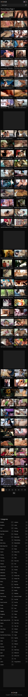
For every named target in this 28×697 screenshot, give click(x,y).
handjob (6, 632)
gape (6, 617)
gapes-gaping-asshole (6, 620)
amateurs (6, 525)
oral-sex (20, 566)
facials (6, 605)
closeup (6, 563)
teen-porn (20, 623)
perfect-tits (20, 578)
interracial (6, 650)
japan (6, 653)
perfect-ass (20, 575)
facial (6, 599)
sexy (20, 608)
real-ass (20, 584)
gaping (6, 623)
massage (20, 531)
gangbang (6, 614)
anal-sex (6, 534)
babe (6, 537)
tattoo (20, 617)
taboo (20, 614)
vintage (20, 632)
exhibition (6, 590)
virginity (20, 638)
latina (6, 661)
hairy (6, 626)
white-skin (20, 655)
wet (20, 647)
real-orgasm (20, 587)
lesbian (6, 664)
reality (20, 590)
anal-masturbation (6, 531)
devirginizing (6, 578)
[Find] (25, 5)
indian (6, 641)
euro (6, 584)
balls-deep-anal (6, 546)
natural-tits (20, 552)
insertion (6, 647)
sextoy (20, 605)
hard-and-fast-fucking (6, 635)
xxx (20, 658)
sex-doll (20, 599)
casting (6, 555)
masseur (20, 534)
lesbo (20, 525)
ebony (6, 581)
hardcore (6, 638)
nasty (20, 549)
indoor (6, 644)
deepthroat (6, 569)
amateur (6, 522)
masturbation (20, 543)
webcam (20, 644)
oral (20, 563)
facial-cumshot (6, 602)
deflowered (6, 575)
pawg (20, 572)
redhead (20, 593)
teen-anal (20, 620)
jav (6, 658)
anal (6, 528)
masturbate (20, 537)
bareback (6, 549)
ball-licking (6, 543)
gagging (6, 611)
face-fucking (6, 596)
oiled (20, 558)
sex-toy (20, 602)
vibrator (20, 629)
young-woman (20, 661)
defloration (6, 572)
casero (6, 552)
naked (20, 546)
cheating (6, 558)
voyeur (20, 641)
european (6, 587)
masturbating (20, 540)
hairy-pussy (6, 629)
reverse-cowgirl (20, 596)
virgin (20, 635)
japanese (6, 655)
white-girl (20, 653)
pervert (20, 581)
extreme (6, 593)
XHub (4, 2)
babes (6, 540)
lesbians (20, 522)
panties (20, 569)
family (6, 608)
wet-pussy (20, 650)
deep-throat (6, 566)
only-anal (20, 561)
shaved (20, 611)
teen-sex (20, 626)
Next (14, 493)
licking (20, 528)
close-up (6, 561)
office (20, 555)
